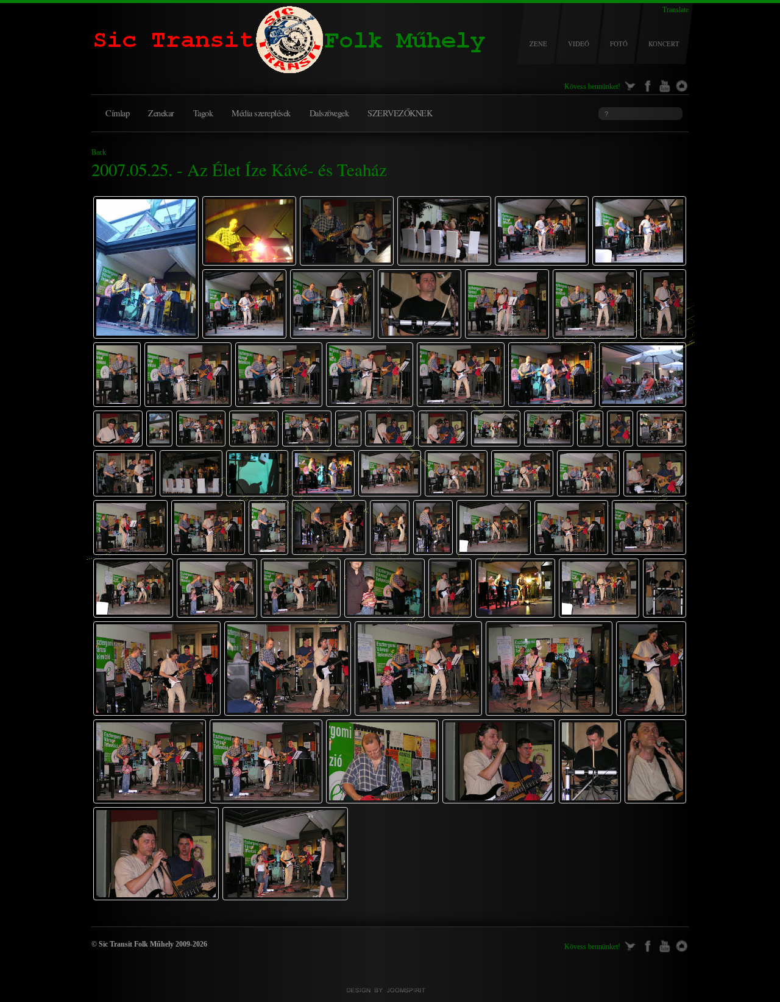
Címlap (117, 113)
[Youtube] (665, 84)
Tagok (203, 113)
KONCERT (663, 44)
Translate (675, 9)
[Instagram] (682, 84)
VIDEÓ (578, 44)
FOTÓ (619, 44)
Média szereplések (261, 113)
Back (98, 152)
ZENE (538, 44)
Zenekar (161, 113)
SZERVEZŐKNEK (399, 113)
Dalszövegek (329, 113)
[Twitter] (630, 84)
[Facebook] (647, 84)
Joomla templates (390, 990)
